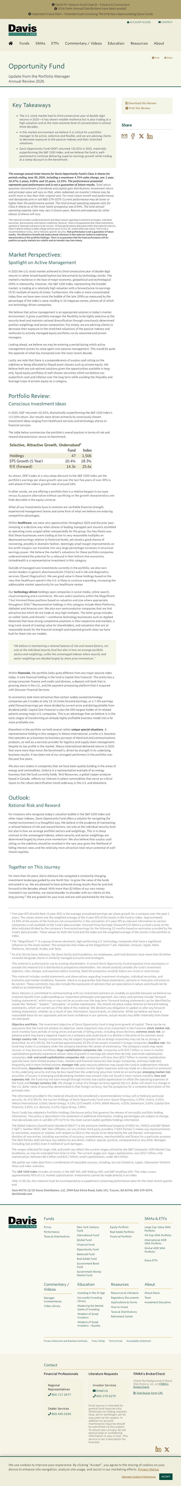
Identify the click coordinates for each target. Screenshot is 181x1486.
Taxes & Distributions (57, 1236)
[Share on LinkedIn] (150, 136)
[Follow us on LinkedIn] (158, 1449)
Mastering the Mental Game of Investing (90, 1307)
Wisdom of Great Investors (87, 1316)
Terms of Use (115, 1341)
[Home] (10, 43)
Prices (47, 1227)
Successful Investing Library (89, 1299)
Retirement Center (122, 1316)
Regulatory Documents (125, 1297)
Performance (51, 1231)
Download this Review (141, 103)
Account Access (140, 22)
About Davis (152, 1292)
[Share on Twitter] (141, 136)
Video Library (52, 1306)
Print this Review (139, 108)
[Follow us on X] (167, 1449)
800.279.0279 (106, 1396)
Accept (165, 1476)
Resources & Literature (125, 1292)
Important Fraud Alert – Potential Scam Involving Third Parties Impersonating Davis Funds (92, 14)
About (150, 1284)
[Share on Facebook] (133, 136)
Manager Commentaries (53, 1299)
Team (148, 1297)
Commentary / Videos (56, 1286)
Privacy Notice (148, 1469)
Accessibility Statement (139, 1341)
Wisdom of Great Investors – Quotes (88, 1324)
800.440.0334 (61, 1414)
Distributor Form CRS (150, 1392)
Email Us (102, 1390)
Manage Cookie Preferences (139, 1476)
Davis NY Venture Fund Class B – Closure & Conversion (92, 4)
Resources (120, 1284)
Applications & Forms (124, 1302)
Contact (167, 22)
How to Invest (119, 1307)
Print (156, 57)
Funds (49, 1219)
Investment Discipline (158, 1302)
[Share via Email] (124, 136)
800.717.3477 (61, 1394)
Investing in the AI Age (91, 1292)
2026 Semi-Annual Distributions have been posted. (92, 8)
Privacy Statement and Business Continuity (65, 1341)
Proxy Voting (98, 1341)
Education (86, 1284)
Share (169, 57)
